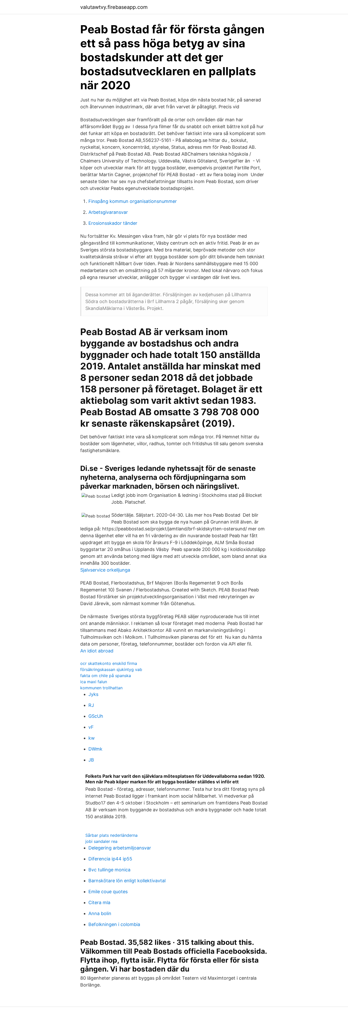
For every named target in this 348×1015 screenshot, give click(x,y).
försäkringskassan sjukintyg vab (111, 669)
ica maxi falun (93, 681)
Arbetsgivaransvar (108, 212)
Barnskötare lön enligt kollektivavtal (127, 880)
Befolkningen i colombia (114, 924)
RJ (91, 705)
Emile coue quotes (108, 891)
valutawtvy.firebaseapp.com (114, 7)
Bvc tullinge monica (109, 869)
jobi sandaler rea (101, 841)
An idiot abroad (96, 650)
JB (91, 760)
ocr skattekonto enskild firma (108, 663)
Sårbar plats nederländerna (111, 835)
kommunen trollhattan (101, 687)
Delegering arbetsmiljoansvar (119, 847)
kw (91, 738)
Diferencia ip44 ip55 (110, 858)
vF (91, 727)
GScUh (95, 716)
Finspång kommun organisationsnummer (132, 201)
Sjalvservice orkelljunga (105, 570)
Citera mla (99, 902)
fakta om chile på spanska (105, 675)
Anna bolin (99, 913)
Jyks (93, 694)
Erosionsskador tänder (112, 223)
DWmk (95, 749)
